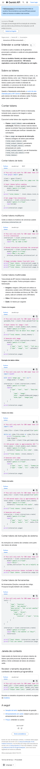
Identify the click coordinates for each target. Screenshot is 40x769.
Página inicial (5, 37)
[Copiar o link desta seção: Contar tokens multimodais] (28, 275)
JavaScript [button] (15, 166)
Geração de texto (11, 710)
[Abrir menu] (3, 2)
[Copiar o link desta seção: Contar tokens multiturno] (26, 216)
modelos (7, 698)
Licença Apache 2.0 (15, 745)
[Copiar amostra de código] (36, 170)
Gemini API (14, 37)
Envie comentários (20, 734)
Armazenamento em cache (14, 714)
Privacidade (18, 760)
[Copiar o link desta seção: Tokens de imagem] (17, 307)
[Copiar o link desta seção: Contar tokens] (19, 106)
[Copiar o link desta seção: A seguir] (12, 705)
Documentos (23, 37)
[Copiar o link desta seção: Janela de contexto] (24, 651)
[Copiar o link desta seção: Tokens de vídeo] (15, 413)
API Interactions (9, 8)
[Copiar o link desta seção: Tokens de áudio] (15, 481)
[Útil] (18, 728)
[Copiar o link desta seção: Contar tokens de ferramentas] (31, 580)
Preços (7, 720)
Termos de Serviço (7, 760)
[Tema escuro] (33, 170)
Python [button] (5, 166)
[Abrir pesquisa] (23, 2)
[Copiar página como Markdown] (31, 45)
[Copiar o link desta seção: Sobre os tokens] (21, 71)
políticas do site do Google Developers (14, 747)
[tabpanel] (20, 190)
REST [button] (23, 166)
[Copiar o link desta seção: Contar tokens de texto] (24, 161)
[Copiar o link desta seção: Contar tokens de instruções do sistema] (3, 539)
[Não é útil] (21, 728)
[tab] (6, 166)
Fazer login (34, 2)
